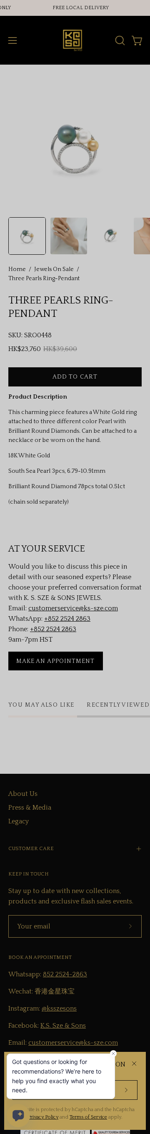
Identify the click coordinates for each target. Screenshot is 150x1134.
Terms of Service (88, 1117)
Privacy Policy (43, 1117)
